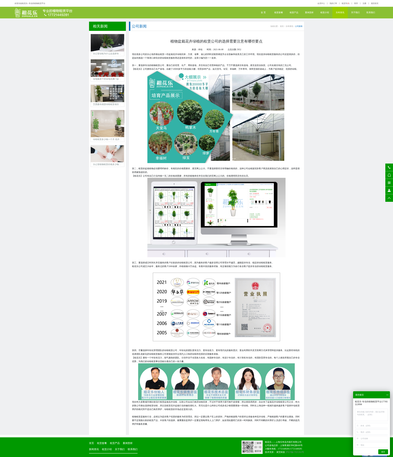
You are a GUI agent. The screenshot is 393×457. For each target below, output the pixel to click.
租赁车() (345, 3)
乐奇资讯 (340, 12)
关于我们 (355, 12)
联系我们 (370, 12)
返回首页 (374, 3)
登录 (356, 3)
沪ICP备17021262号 (295, 452)
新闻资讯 (94, 449)
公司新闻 (298, 26)
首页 (282, 26)
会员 (321, 3)
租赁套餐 (278, 12)
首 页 (263, 12)
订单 (333, 3)
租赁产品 (294, 12)
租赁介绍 (324, 12)
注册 (364, 3)
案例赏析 (309, 12)
